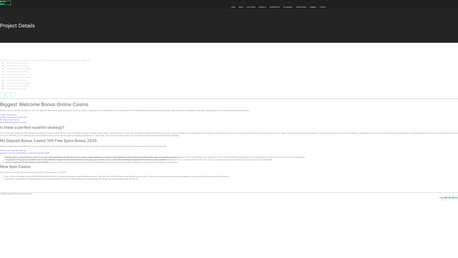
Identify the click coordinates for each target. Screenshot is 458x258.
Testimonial (288, 7)
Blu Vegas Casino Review (9, 120)
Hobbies (313, 7)
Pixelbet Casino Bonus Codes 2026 (13, 117)
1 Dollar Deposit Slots (8, 115)
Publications (301, 7)
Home (233, 7)
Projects (262, 7)
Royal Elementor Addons (24, 194)
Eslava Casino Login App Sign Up (13, 150)
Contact (322, 7)
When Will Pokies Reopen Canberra (13, 122)
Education (251, 7)
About (241, 7)
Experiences (275, 7)
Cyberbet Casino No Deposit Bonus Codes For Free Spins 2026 (24, 153)
